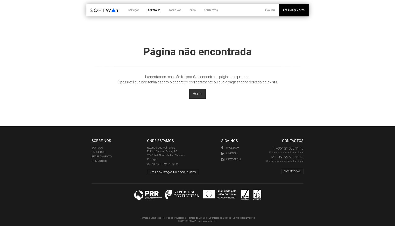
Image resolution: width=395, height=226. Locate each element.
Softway (97, 147)
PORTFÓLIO (154, 10)
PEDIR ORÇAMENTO (293, 10)
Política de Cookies (197, 218)
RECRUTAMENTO (102, 156)
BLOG (193, 10)
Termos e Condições (150, 218)
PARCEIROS (98, 151)
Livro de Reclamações (244, 218)
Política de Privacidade (174, 218)
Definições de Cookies (220, 218)
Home (197, 93)
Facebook (232, 147)
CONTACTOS (211, 10)
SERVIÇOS (133, 10)
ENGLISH (270, 10)
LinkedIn (232, 153)
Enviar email (292, 171)
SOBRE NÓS (174, 10)
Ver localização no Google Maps (173, 172)
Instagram (233, 159)
